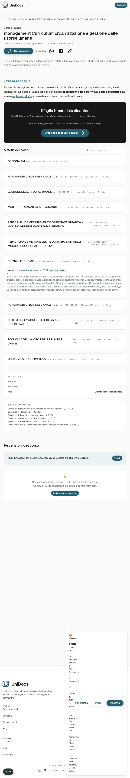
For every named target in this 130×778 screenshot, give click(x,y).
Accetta (115, 703)
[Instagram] (40, 770)
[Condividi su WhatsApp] (51, 51)
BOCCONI (22, 19)
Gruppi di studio (10, 722)
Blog (5, 728)
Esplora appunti (10, 709)
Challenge (8, 754)
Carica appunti (21, 51)
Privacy (53, 770)
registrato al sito (22, 96)
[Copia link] (70, 51)
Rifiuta (97, 703)
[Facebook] (45, 770)
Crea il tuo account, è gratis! (61, 133)
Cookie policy (72, 769)
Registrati (121, 5)
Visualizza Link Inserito (17, 80)
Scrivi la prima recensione (65, 493)
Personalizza (80, 703)
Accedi (117, 458)
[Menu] (29, 5)
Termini (64, 770)
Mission (6, 741)
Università (10, 19)
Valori (5, 748)
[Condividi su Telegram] (61, 51)
